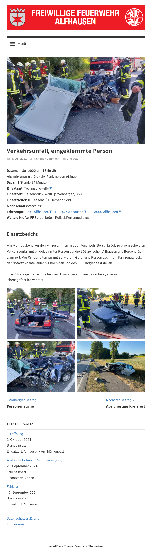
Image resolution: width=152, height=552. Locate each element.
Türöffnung (15, 434)
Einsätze (72, 158)
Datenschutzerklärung (23, 518)
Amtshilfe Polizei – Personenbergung (34, 460)
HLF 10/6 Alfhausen (68, 212)
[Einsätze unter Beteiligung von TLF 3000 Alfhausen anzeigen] (120, 211)
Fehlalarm (14, 487)
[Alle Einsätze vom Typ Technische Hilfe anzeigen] (50, 188)
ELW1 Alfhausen (37, 212)
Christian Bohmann (46, 158)
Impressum (15, 524)
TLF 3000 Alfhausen (103, 212)
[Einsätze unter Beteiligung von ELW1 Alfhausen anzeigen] (50, 211)
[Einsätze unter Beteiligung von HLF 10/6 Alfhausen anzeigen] (85, 211)
